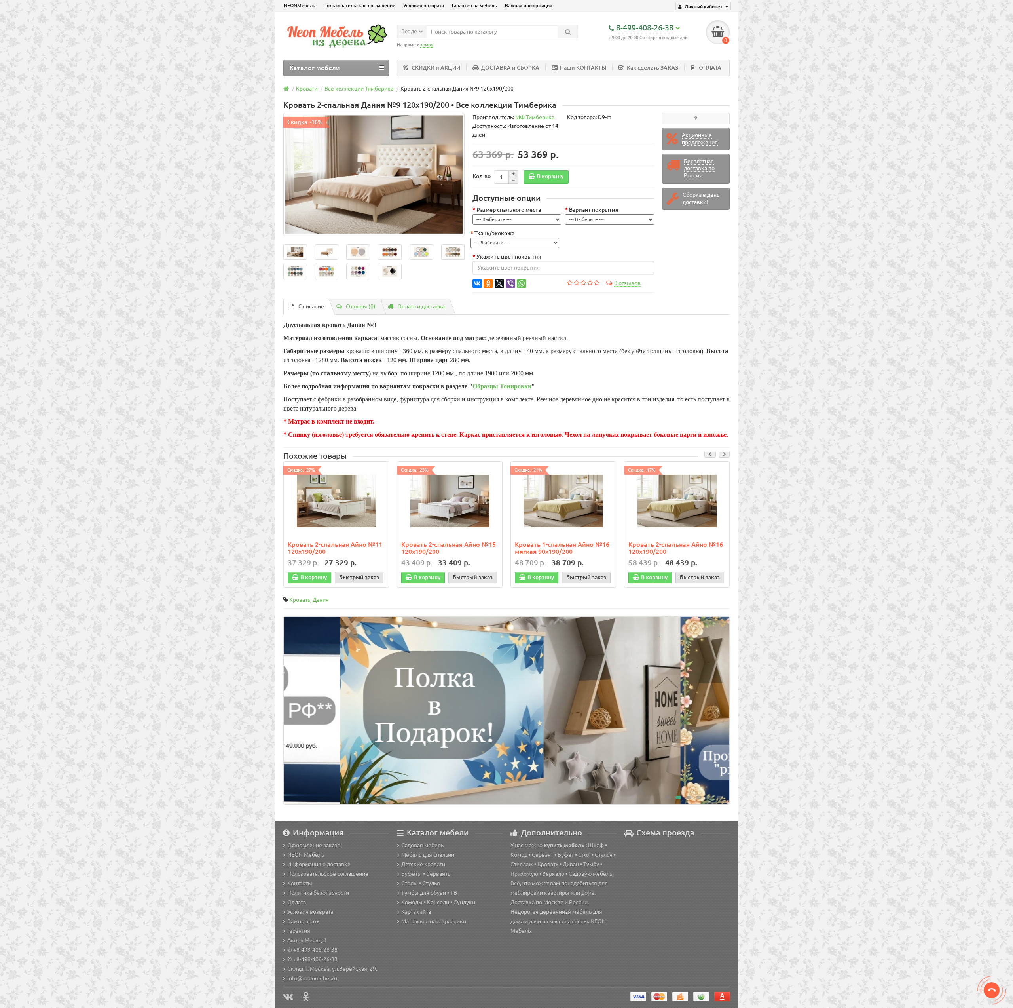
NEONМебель (299, 5)
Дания (321, 600)
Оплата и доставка (421, 306)
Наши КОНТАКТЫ (583, 68)
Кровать (299, 600)
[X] (499, 283)
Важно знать (303, 921)
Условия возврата (423, 5)
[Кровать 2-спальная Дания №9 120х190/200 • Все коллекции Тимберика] (374, 175)
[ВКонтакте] (477, 283)
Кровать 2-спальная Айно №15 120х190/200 (448, 548)
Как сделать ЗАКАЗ (652, 68)
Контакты (299, 883)
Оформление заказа (313, 845)
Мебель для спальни (427, 855)
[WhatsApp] (521, 283)
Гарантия (298, 931)
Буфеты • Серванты (426, 874)
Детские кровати (423, 864)
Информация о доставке (319, 864)
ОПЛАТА (710, 68)
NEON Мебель (305, 855)
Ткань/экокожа (494, 233)
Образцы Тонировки (501, 386)
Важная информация (528, 5)
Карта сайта (416, 912)
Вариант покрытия (593, 210)
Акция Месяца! (306, 940)
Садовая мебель (422, 845)
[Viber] (510, 283)
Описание (311, 306)
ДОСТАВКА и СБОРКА (510, 68)
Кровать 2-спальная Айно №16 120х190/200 (675, 548)
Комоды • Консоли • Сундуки (438, 902)
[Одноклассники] (488, 283)
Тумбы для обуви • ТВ (429, 893)
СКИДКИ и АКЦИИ (436, 68)
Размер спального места (508, 210)
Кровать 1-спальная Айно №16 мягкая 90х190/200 (562, 548)
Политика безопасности (318, 893)
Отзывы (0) (361, 306)
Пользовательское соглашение (359, 5)
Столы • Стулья (420, 883)
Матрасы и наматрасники (433, 921)
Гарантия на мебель (474, 5)
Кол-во (481, 176)
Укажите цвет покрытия (508, 256)
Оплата (296, 902)
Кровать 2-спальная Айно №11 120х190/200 (335, 548)
